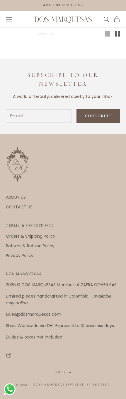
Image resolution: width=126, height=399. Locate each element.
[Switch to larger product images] (107, 34)
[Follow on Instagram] (9, 355)
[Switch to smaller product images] (117, 34)
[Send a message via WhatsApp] (10, 389)
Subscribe (98, 116)
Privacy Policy (19, 255)
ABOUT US (16, 197)
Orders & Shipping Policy (30, 236)
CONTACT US (19, 207)
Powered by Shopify (88, 384)
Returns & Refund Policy (30, 246)
